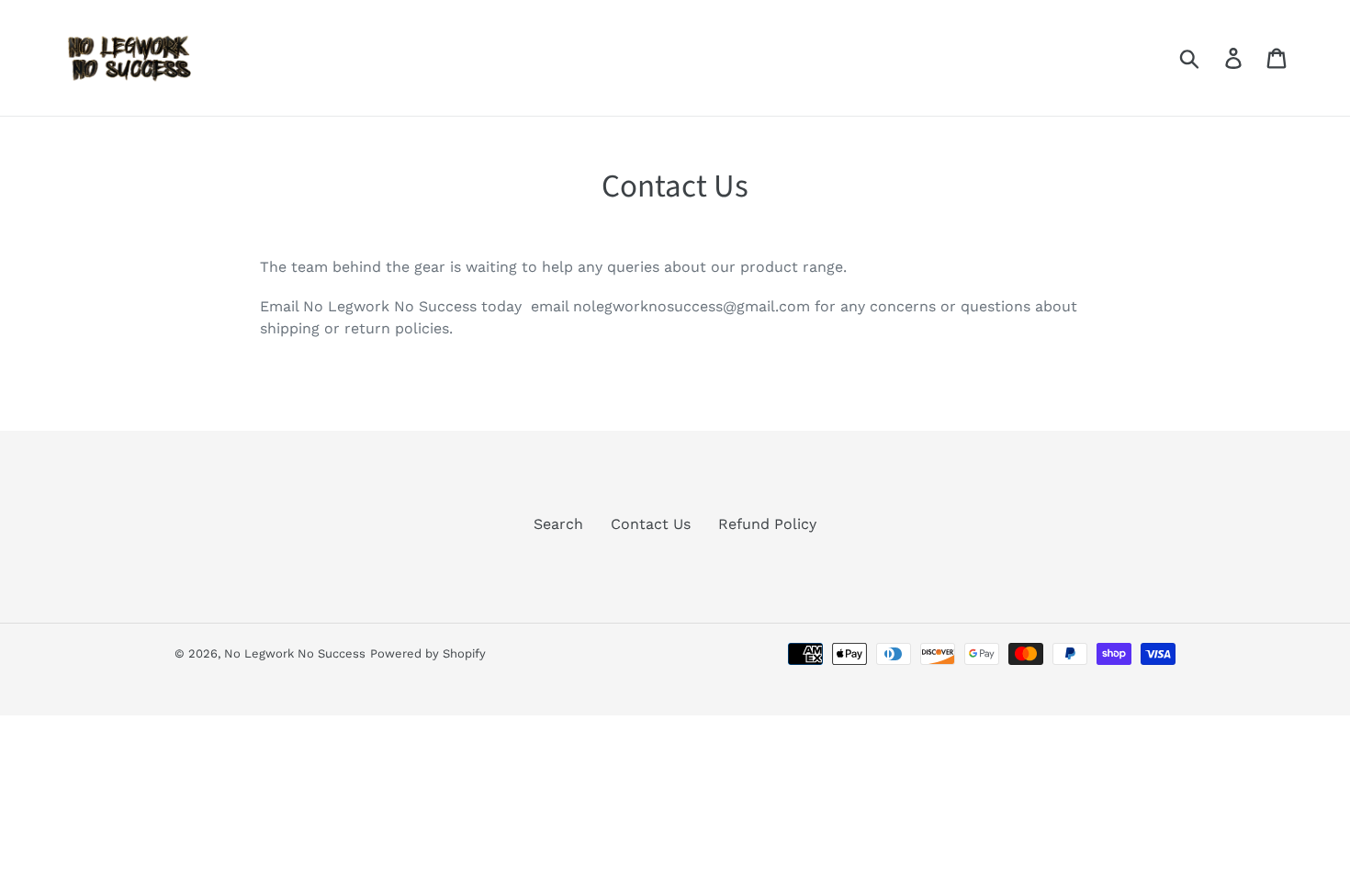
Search (558, 524)
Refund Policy (767, 524)
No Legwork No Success (295, 653)
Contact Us (651, 524)
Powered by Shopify (428, 653)
